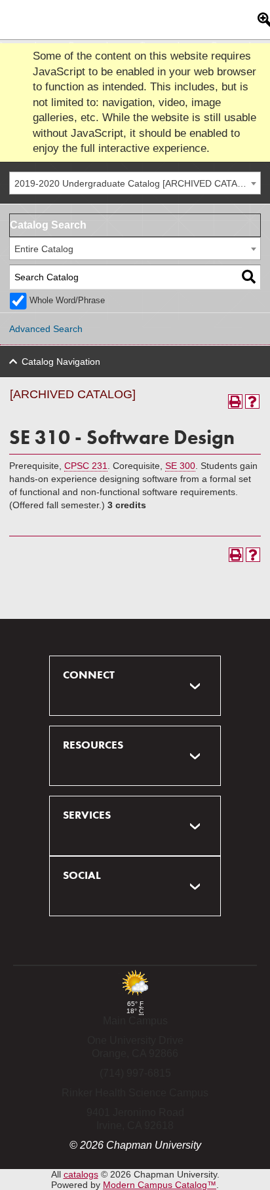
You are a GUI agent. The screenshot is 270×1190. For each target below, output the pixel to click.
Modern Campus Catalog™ (159, 1185)
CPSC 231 (85, 465)
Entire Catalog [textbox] (43, 249)
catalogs (81, 1174)
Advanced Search (46, 329)
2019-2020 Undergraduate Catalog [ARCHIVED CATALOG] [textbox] (137, 183)
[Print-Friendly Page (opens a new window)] (235, 401)
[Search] (249, 277)
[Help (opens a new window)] (252, 401)
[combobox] (135, 183)
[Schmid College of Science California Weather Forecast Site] (135, 996)
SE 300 (180, 465)
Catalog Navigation (61, 361)
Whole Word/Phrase (67, 300)
